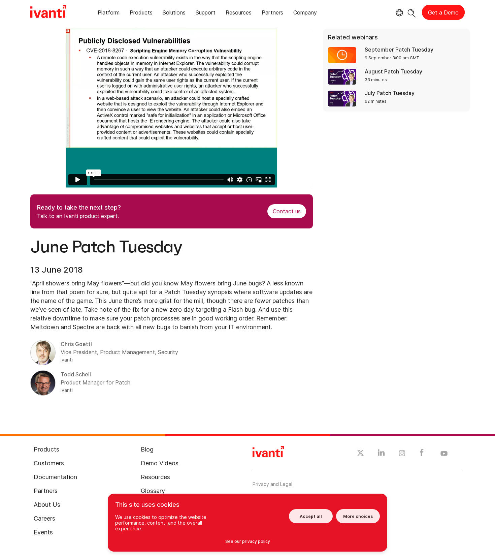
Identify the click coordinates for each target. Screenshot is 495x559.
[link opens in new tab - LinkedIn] (381, 454)
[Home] (48, 12)
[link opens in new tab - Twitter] (360, 454)
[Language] (398, 13)
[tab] (109, 13)
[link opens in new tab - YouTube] (444, 454)
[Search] (411, 12)
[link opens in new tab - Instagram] (402, 454)
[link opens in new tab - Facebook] (422, 454)
